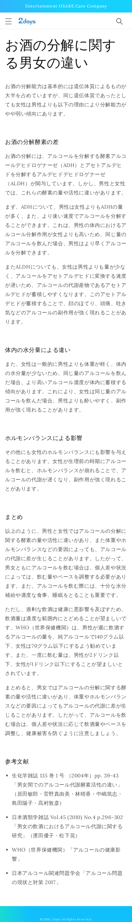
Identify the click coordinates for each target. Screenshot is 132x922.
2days (56, 919)
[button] (8, 21)
